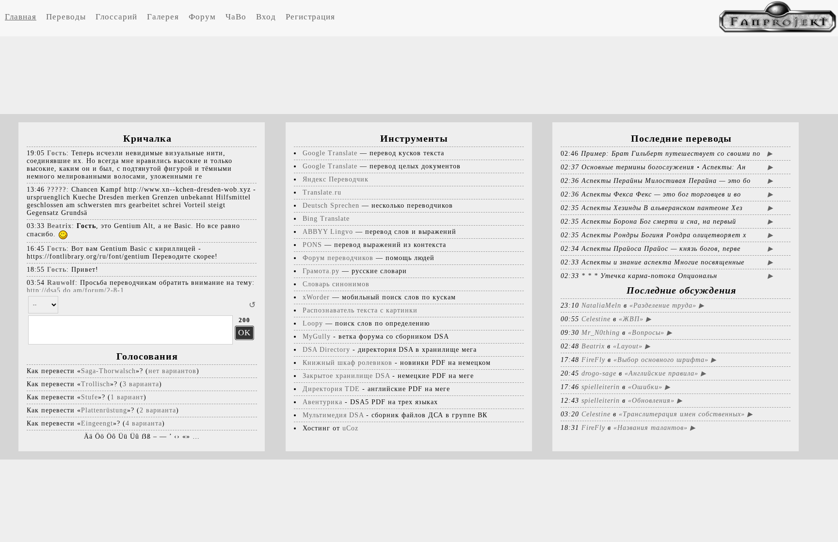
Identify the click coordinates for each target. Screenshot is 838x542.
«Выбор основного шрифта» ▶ (664, 359)
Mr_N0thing (600, 332)
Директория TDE (331, 389)
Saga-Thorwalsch (108, 371)
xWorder (316, 297)
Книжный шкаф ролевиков (347, 362)
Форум (202, 16)
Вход (266, 16)
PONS (312, 244)
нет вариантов (172, 371)
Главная (20, 16)
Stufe (89, 397)
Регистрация (310, 16)
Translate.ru (322, 192)
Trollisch (95, 384)
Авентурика (322, 402)
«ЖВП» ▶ (635, 319)
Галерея (163, 16)
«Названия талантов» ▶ (654, 427)
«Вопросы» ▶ (650, 332)
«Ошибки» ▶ (649, 387)
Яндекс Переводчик (336, 179)
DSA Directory (326, 349)
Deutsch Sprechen (331, 205)
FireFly (593, 359)
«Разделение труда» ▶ (666, 305)
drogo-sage (598, 373)
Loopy (313, 323)
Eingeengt (97, 423)
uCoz (350, 428)
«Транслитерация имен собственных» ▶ (686, 414)
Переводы (66, 16)
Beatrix (593, 346)
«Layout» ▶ (631, 346)
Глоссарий (116, 16)
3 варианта (141, 384)
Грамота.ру (321, 271)
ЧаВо (236, 16)
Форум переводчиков (338, 258)
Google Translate (330, 153)
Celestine (596, 319)
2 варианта (158, 410)
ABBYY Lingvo (328, 231)
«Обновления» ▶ (655, 400)
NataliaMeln (601, 305)
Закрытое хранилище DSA (346, 375)
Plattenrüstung (104, 410)
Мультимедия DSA (333, 415)
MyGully (317, 336)
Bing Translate (326, 218)
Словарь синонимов (336, 284)
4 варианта (144, 423)
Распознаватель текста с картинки (360, 310)
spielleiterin (600, 387)
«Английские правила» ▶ (665, 373)
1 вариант (127, 397)
